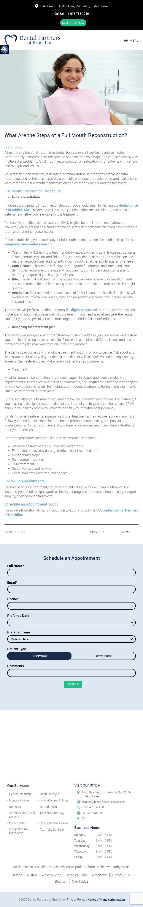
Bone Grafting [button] (18, 823)
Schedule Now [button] (73, 23)
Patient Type (16, 648)
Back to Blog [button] (15, 532)
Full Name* (15, 566)
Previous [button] (97, 532)
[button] (4, 49)
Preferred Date (18, 615)
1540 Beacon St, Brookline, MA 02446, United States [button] (74, 6)
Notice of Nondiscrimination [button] (106, 899)
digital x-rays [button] (80, 309)
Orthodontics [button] (48, 807)
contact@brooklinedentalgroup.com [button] (103, 801)
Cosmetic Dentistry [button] (52, 829)
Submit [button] (72, 684)
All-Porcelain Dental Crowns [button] (22, 814)
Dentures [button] (15, 807)
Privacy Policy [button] (76, 899)
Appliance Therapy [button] (52, 813)
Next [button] (126, 532)
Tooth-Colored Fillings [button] (54, 800)
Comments (15, 666)
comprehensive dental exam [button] (25, 244)
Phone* (12, 599)
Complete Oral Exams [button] (54, 823)
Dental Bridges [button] (49, 794)
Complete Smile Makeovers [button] (19, 831)
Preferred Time (18, 632)
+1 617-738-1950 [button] (77, 13)
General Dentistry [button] (20, 794)
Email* (12, 582)
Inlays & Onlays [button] (19, 800)
